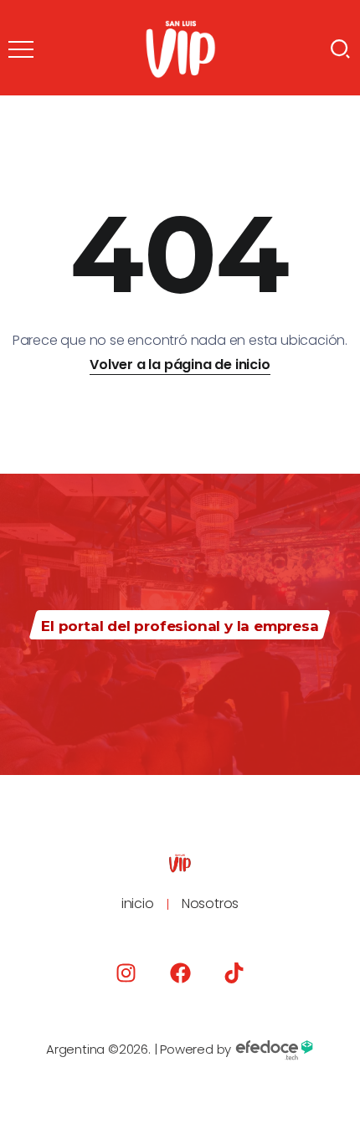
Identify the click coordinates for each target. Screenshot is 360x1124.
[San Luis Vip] (180, 48)
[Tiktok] (234, 973)
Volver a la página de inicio (180, 364)
